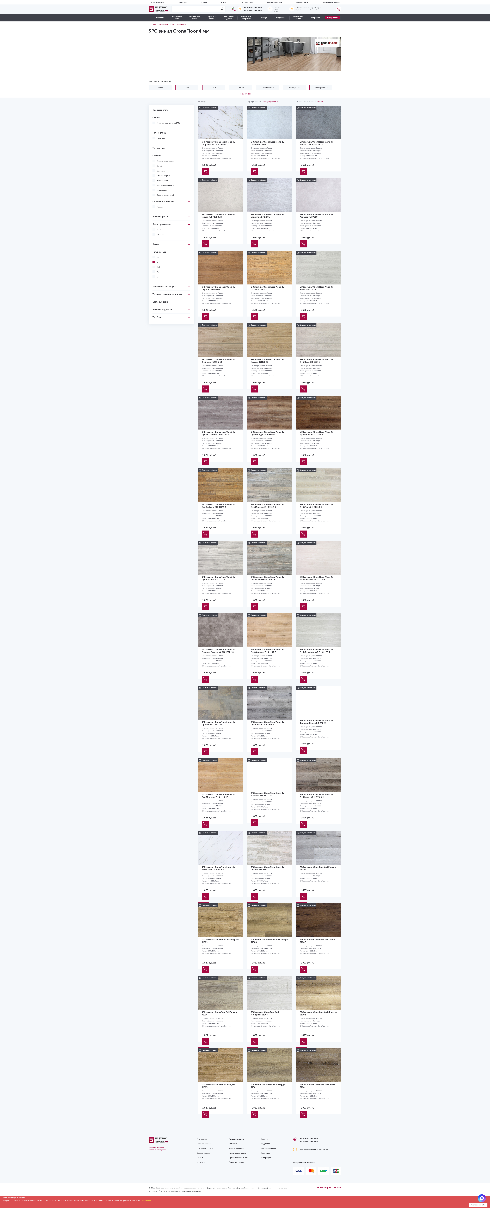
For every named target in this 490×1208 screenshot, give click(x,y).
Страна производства (163, 201)
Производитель (160, 110)
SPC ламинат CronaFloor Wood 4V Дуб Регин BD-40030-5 (316, 433)
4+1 (158, 267)
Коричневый (162, 190)
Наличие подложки (162, 309)
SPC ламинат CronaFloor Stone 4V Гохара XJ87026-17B (218, 215)
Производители (157, 2)
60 (319, 101)
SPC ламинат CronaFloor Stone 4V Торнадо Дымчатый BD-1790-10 (218, 650)
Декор (155, 244)
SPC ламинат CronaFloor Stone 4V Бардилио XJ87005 (267, 215)
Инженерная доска (194, 17)
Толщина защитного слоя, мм (167, 294)
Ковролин (315, 18)
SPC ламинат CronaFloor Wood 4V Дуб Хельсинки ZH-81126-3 (218, 433)
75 (322, 101)
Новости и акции (246, 2)
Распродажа (332, 17)
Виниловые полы (177, 17)
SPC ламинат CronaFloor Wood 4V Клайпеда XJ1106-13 (218, 360)
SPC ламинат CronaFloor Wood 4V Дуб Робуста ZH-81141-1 (218, 505)
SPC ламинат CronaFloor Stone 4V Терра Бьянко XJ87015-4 (218, 143)
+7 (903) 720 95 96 (253, 10)
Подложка (280, 18)
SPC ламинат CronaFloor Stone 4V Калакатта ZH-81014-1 (218, 868)
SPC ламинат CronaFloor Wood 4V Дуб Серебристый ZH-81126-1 (316, 650)
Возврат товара (302, 2)
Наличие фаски (160, 216)
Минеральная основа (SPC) (168, 123)
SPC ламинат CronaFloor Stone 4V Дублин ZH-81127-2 (267, 868)
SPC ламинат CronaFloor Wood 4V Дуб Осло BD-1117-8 (316, 360)
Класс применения (161, 224)
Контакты (201, 1162)
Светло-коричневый (165, 195)
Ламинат (160, 18)
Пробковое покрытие (246, 17)
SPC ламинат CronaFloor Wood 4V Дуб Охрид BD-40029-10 (267, 433)
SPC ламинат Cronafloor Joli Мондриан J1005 (265, 1013)
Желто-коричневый (165, 185)
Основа (156, 117)
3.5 (158, 257)
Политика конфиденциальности (328, 1188)
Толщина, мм (159, 252)
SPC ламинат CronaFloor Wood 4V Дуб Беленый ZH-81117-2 (316, 578)
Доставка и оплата (274, 2)
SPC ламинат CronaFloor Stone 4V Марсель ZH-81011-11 (267, 794)
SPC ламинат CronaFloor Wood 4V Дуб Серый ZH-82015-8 (267, 723)
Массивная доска (229, 17)
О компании (182, 2)
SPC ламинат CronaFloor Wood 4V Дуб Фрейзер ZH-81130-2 (267, 650)
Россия (160, 207)
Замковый (161, 138)
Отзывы (204, 2)
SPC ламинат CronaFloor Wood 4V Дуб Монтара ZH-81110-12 (218, 795)
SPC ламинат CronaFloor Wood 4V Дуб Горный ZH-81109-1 (316, 795)
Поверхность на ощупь (164, 286)
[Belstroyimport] (158, 9)
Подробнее (146, 1200)
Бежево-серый (163, 176)
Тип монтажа (159, 133)
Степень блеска (160, 302)
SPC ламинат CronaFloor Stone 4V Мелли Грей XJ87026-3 (316, 143)
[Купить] (205, 171)
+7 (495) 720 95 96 (253, 7)
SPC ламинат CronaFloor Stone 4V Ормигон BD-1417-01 (218, 723)
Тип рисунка (158, 148)
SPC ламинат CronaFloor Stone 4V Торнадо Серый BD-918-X (316, 721)
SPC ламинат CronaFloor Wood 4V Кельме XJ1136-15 (267, 360)
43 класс (160, 235)
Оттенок (156, 155)
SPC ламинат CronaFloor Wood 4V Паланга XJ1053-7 (267, 288)
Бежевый (161, 171)
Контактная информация (331, 2)
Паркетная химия (298, 17)
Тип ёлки (156, 317)
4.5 (158, 272)
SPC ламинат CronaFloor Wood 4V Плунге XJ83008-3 (218, 288)
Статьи (200, 1158)
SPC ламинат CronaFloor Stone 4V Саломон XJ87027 (267, 143)
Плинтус (263, 18)
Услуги (223, 2)
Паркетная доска (211, 17)
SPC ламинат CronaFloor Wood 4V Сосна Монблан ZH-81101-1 (267, 578)
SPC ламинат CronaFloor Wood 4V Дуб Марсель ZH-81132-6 (267, 505)
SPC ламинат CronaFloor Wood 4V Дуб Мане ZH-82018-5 (316, 505)
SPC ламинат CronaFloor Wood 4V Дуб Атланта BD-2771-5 (218, 578)
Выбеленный (162, 181)
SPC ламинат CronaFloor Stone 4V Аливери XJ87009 (316, 215)
